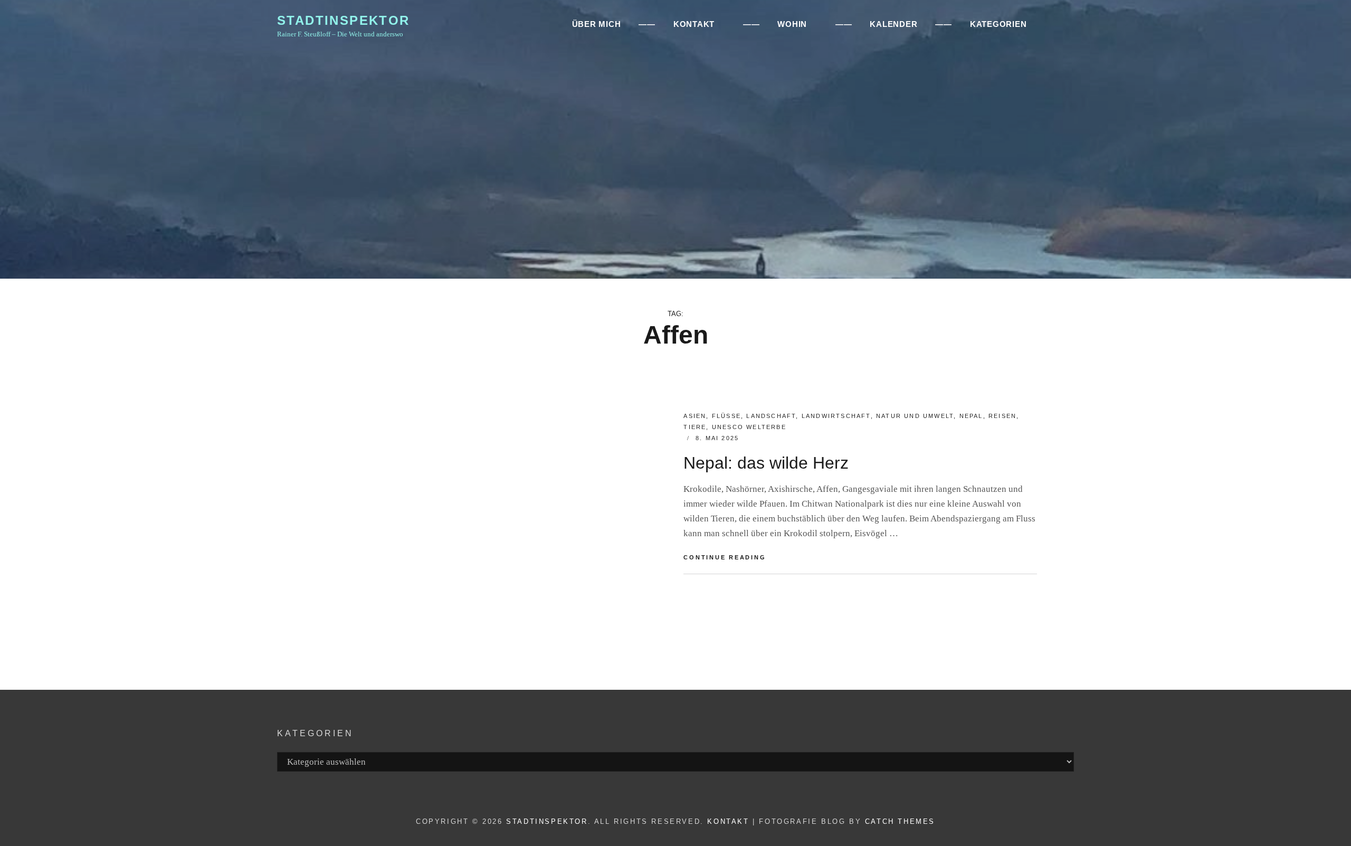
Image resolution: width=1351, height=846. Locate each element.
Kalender (893, 24)
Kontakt (728, 821)
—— (647, 24)
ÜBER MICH (596, 24)
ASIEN (694, 416)
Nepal (971, 416)
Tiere (694, 427)
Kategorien (998, 24)
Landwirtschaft (836, 416)
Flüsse (726, 416)
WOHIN (792, 24)
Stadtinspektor (343, 20)
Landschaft (771, 416)
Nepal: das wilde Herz (766, 462)
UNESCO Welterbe (749, 427)
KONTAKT (694, 24)
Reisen (1002, 416)
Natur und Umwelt (915, 416)
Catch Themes (900, 821)
